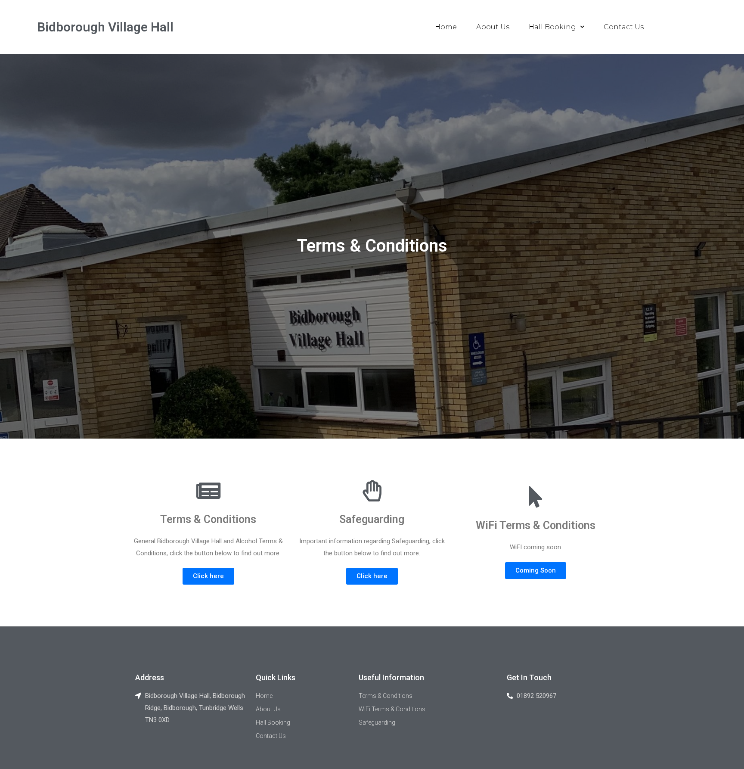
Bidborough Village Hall (105, 26)
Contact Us (624, 27)
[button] (208, 576)
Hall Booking (552, 27)
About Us (492, 27)
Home (446, 27)
